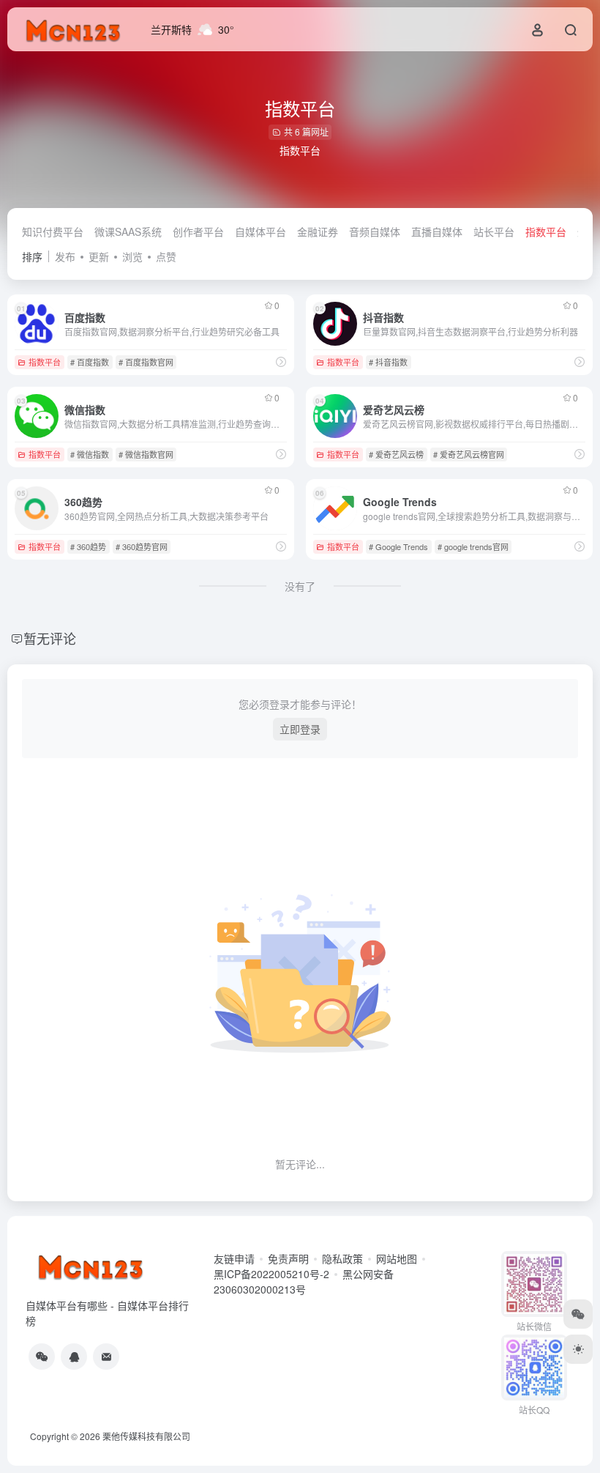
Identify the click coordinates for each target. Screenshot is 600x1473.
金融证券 (317, 231)
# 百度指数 (89, 362)
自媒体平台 (260, 231)
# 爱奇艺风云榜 (396, 454)
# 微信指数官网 (146, 454)
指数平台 (545, 231)
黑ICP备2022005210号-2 (271, 1273)
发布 (65, 256)
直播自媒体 (436, 231)
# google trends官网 (473, 546)
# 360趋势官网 (142, 546)
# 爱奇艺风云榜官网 (468, 454)
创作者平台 (198, 231)
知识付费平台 (52, 231)
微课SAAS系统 (128, 231)
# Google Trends (398, 546)
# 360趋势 (88, 546)
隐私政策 (342, 1258)
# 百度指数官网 (146, 362)
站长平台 (493, 231)
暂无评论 (49, 638)
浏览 (132, 256)
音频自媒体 (374, 231)
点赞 (166, 256)
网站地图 (396, 1258)
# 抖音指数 (388, 362)
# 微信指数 (89, 454)
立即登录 (300, 728)
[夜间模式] (578, 1349)
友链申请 (234, 1258)
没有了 (300, 586)
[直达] (281, 361)
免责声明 (288, 1258)
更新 (99, 256)
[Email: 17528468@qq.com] (106, 1356)
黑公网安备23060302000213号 (304, 1281)
